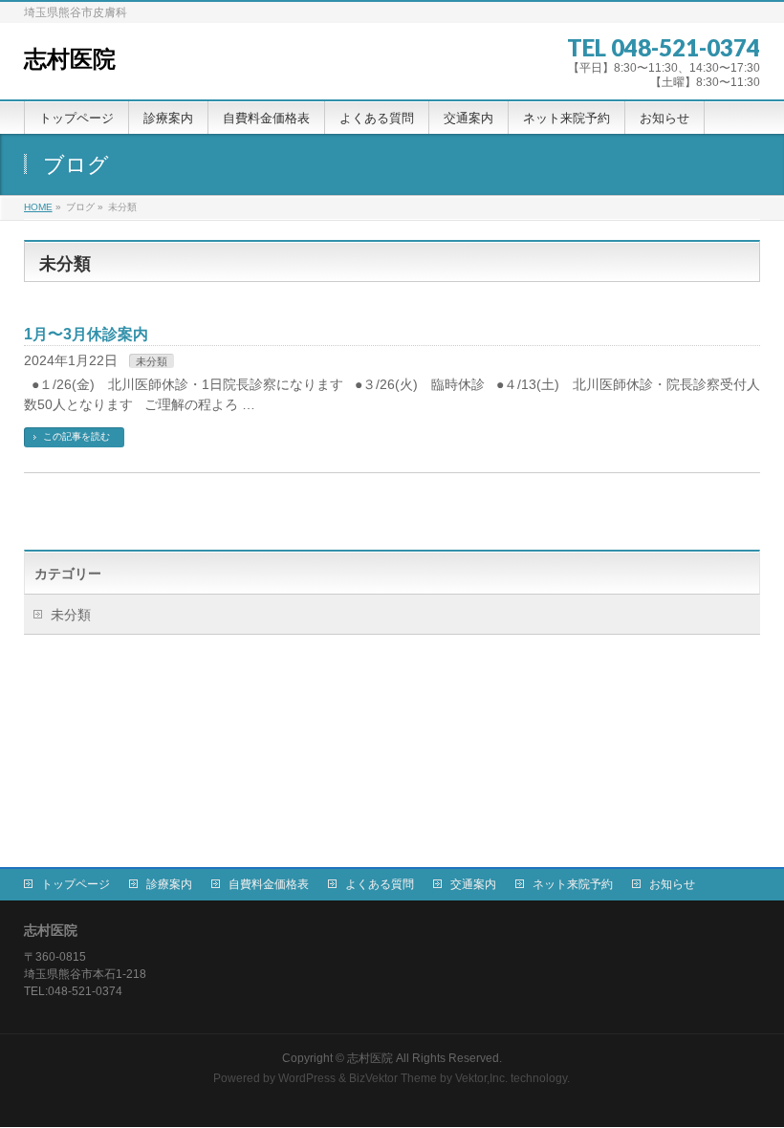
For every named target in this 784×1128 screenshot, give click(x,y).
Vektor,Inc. (481, 1078)
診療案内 (169, 884)
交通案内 (473, 884)
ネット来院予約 (573, 884)
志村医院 (70, 59)
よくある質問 (379, 884)
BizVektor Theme (393, 1078)
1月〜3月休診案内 (86, 334)
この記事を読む (76, 436)
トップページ (75, 884)
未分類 (151, 361)
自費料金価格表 (269, 884)
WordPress (307, 1078)
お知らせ (672, 884)
